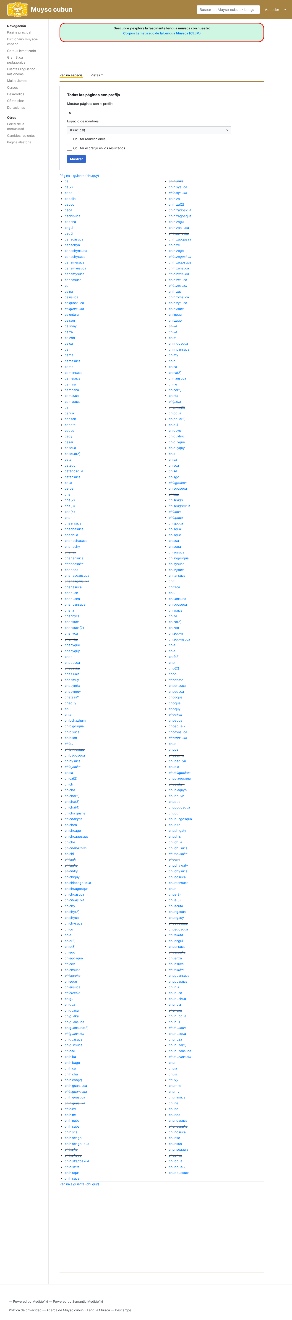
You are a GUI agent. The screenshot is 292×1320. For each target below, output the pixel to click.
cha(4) (70, 512)
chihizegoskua (180, 256)
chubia (174, 767)
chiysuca (175, 610)
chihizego (176, 251)
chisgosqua (178, 488)
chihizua (175, 291)
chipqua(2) (177, 419)
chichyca (72, 918)
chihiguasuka (75, 1103)
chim (172, 338)
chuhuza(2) (177, 1045)
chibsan (71, 738)
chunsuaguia (178, 1149)
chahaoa (71, 570)
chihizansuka (179, 233)
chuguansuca (179, 975)
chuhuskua (177, 1028)
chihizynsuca (179, 297)
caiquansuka (74, 309)
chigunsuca (73, 1045)
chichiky (71, 871)
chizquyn (176, 633)
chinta (173, 396)
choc (173, 674)
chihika (70, 1109)
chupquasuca (179, 1173)
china (173, 367)
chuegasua (177, 912)
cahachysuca (75, 256)
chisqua (175, 529)
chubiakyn (177, 784)
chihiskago (73, 1155)
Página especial (71, 75)
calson (70, 320)
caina (69, 291)
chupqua (175, 1161)
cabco (69, 204)
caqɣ (69, 436)
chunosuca (177, 1132)
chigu (69, 999)
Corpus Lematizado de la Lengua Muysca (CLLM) (162, 33)
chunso (174, 1138)
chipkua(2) (177, 407)
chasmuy (72, 680)
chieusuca (72, 987)
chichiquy (72, 877)
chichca (71, 825)
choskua (175, 714)
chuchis (175, 836)
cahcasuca (73, 280)
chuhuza (175, 1039)
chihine (70, 1115)
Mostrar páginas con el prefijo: (90, 104)
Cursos (12, 87)
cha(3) (70, 506)
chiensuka (72, 975)
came (69, 367)
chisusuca (176, 552)
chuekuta (176, 935)
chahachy (72, 546)
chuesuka (176, 970)
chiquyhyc (177, 436)
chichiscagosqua (78, 883)
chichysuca (73, 923)
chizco (174, 628)
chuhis (174, 987)
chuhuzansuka (180, 1057)
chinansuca (177, 378)
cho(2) (174, 668)
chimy (173, 355)
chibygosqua (75, 755)
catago (70, 465)
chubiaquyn (178, 790)
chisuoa (175, 546)
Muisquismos (17, 81)
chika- (174, 332)
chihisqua (72, 1173)
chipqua (175, 413)
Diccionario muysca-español (23, 41)
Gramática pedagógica (16, 59)
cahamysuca (74, 274)
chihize (174, 245)
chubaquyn (177, 761)
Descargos (123, 1310)
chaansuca (73, 523)
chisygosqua (179, 558)
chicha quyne (75, 813)
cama (69, 355)
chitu (172, 581)
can (67, 407)
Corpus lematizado (21, 51)
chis (172, 454)
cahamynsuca (75, 268)
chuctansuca (178, 883)
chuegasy (176, 918)
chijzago (175, 320)
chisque (175, 535)
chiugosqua (178, 604)
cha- (68, 517)
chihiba (70, 1057)
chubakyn (176, 755)
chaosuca (72, 662)
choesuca (176, 691)
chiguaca (72, 1010)
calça (69, 343)
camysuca (73, 401)
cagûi (69, 233)
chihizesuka (178, 285)
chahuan (71, 593)
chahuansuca (75, 604)
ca (66, 181)
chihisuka (176, 181)
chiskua (175, 512)
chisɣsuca (177, 570)
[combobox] (149, 130)
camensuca (73, 373)
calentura (72, 314)
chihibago (72, 1062)
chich (69, 784)
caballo (70, 199)
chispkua (176, 517)
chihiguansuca (76, 1086)
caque (69, 430)
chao (69, 657)
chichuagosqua (77, 889)
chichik (70, 859)
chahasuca (73, 587)
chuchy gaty (178, 865)
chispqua (176, 523)
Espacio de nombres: (83, 121)
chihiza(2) (176, 204)
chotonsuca (178, 732)
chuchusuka (178, 854)
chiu (172, 593)
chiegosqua (74, 958)
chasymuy (73, 691)
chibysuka (73, 767)
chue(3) (175, 900)
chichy (70, 906)
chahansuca (74, 558)
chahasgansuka (77, 581)
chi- (68, 709)
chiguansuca (74, 1022)
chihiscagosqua (77, 1144)
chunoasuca (178, 1120)
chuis (173, 1074)
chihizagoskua (180, 210)
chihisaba (72, 1126)
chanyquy (72, 651)
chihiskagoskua (77, 1161)
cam (68, 349)
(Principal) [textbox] (77, 130)
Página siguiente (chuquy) (79, 176)
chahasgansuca (77, 575)
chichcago (73, 830)
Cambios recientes (21, 135)
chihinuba (72, 1120)
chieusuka (72, 993)
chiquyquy (177, 448)
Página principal (19, 32)
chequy (70, 703)
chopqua (175, 697)
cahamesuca (74, 262)
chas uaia (72, 674)
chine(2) (175, 390)
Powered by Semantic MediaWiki (78, 1301)
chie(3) (70, 946)
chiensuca (72, 970)
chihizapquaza (180, 239)
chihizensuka (179, 274)
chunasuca (177, 1097)
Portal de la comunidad (15, 126)
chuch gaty (177, 830)
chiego (70, 952)
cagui (69, 228)
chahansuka (74, 564)
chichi (69, 854)
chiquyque (177, 442)
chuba (173, 749)
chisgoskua (178, 483)
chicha (70, 790)
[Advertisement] (24, 219)
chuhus (174, 1022)
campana (72, 390)
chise (173, 471)
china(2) (175, 373)
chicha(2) (72, 796)
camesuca (73, 378)
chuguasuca (178, 981)
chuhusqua (177, 1034)
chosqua (175, 720)
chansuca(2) (74, 628)
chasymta (72, 685)
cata (68, 459)
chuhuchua (177, 999)
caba (68, 193)
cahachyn (72, 245)
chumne (175, 1086)
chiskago (176, 500)
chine (173, 384)
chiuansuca (177, 599)
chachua (71, 535)
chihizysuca (178, 303)
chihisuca (72, 1178)
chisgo (174, 477)
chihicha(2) (73, 1080)
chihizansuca (179, 228)
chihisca (71, 1132)
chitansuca (177, 575)
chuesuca (176, 964)
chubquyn (176, 796)
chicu (69, 929)
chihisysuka (178, 193)
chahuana (72, 599)
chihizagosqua (180, 216)
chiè (172, 645)
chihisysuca (178, 187)
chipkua (175, 401)
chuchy (174, 859)
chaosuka (72, 668)
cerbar (70, 488)
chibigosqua (74, 726)
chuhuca (175, 993)
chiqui (173, 425)
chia (68, 714)
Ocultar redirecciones (89, 139)
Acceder (272, 9)
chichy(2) (72, 912)
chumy (174, 1091)
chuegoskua (178, 923)
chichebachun (75, 848)
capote (70, 425)
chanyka (71, 639)
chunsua (175, 1144)
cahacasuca (74, 239)
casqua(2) (72, 454)
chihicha (71, 1074)
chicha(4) (72, 807)
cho (172, 662)
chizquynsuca (179, 639)
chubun (174, 813)
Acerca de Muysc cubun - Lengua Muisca (78, 1310)
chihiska (71, 1149)
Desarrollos (15, 94)
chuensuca (177, 946)
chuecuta (176, 906)
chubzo (174, 825)
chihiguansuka (76, 1091)
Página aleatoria (19, 142)
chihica (70, 1068)
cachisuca (72, 216)
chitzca (174, 587)
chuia (173, 1068)
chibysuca (73, 761)
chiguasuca (73, 1039)
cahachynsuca (76, 251)
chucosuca (177, 877)
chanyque (72, 645)
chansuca (72, 622)
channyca (72, 616)
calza (69, 332)
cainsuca (71, 297)
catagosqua (74, 471)
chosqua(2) (178, 726)
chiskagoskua (179, 506)
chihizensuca (179, 268)
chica (69, 773)
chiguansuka (74, 1034)
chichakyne (73, 819)
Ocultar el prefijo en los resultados (99, 148)
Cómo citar (15, 101)
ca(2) (69, 187)
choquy (174, 709)
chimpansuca (179, 349)
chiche (70, 842)
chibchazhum (75, 720)
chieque (71, 981)
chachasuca (74, 529)
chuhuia (175, 1004)
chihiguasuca (75, 1097)
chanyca (71, 633)
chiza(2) (175, 622)
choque (174, 703)
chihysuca (177, 309)
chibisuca (72, 732)
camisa (70, 384)
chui (172, 1062)
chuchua (175, 842)
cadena (70, 222)
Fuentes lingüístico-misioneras (22, 71)
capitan (70, 419)
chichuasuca (74, 894)
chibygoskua (75, 749)
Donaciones (16, 107)
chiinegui (175, 314)
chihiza (174, 199)
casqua (70, 448)
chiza (173, 616)
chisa (173, 459)
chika (173, 326)
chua (172, 744)
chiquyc (175, 430)
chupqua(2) (178, 1167)
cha (67, 494)
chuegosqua (178, 929)
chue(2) (175, 894)
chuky (173, 1080)
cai (67, 285)
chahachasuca (76, 540)
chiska (174, 494)
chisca (174, 465)
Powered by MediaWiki (30, 1301)
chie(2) (70, 941)
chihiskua (72, 1167)
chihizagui (176, 222)
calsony (71, 326)
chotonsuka (178, 738)
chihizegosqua (180, 262)
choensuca (177, 685)
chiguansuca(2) (77, 1028)
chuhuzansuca (180, 1051)
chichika (71, 865)
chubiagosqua (180, 778)
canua (69, 413)
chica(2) (71, 778)
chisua (174, 540)
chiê (172, 651)
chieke (70, 964)
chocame (176, 680)
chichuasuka (74, 900)
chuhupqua (177, 1016)
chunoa (174, 1115)
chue (172, 889)
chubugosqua (179, 807)
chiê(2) (174, 657)
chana (69, 610)
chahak (70, 552)
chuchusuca (178, 848)
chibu (69, 744)
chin (172, 361)
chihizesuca (178, 280)
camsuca (72, 396)
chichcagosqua (77, 836)
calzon (70, 338)
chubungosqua (180, 819)
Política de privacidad (25, 1310)
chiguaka (72, 1016)
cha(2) (70, 500)
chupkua (175, 1155)
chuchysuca (178, 871)
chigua (70, 1004)
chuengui (176, 941)
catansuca (73, 477)
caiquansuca (74, 303)
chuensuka (177, 952)
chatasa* (72, 697)
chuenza (175, 958)
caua (68, 483)
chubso (174, 801)
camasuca (73, 361)
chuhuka (175, 1010)
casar (69, 442)
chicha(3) (72, 801)
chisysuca (176, 564)
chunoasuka (178, 1126)
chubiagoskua (179, 773)
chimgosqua (178, 343)
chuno (173, 1109)
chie (68, 935)
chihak (70, 1051)
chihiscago (73, 1138)
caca (68, 210)
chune (173, 1103)
